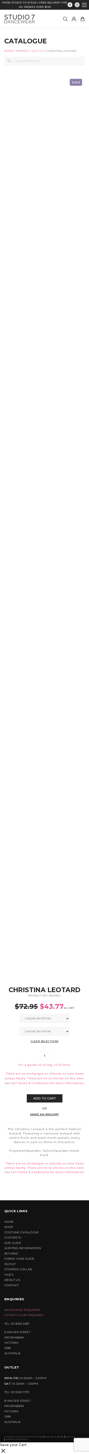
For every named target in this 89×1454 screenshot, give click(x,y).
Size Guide (12, 1243)
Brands (22, 50)
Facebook (70, 4)
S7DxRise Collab (18, 1269)
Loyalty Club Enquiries (24, 1315)
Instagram (77, 4)
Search (9, 60)
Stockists (12, 1237)
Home (9, 50)
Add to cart (44, 1098)
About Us (12, 1279)
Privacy (70, 1437)
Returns (11, 1253)
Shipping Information (22, 1248)
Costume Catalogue (21, 1232)
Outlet (10, 1264)
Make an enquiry (44, 1114)
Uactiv (38, 50)
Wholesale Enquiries (22, 1309)
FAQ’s (9, 1274)
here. (67, 1064)
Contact (11, 1285)
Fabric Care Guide (19, 1258)
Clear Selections (44, 1041)
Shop (8, 1227)
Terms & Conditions (33, 1083)
